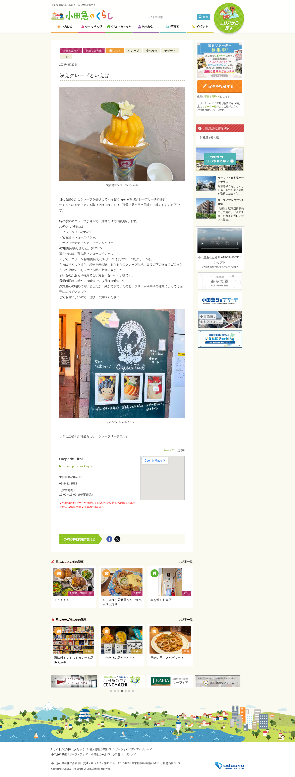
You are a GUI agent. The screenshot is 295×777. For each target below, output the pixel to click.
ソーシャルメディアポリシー (132, 749)
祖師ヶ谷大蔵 (94, 50)
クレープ (133, 50)
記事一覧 (187, 561)
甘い (66, 56)
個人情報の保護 (98, 749)
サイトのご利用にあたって (68, 749)
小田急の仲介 (99, 754)
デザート (170, 50)
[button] (111, 691)
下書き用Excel (212, 96)
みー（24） (170, 450)
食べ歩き (151, 50)
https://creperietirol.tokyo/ (75, 466)
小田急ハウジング (122, 754)
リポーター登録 (210, 106)
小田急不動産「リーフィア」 (68, 754)
